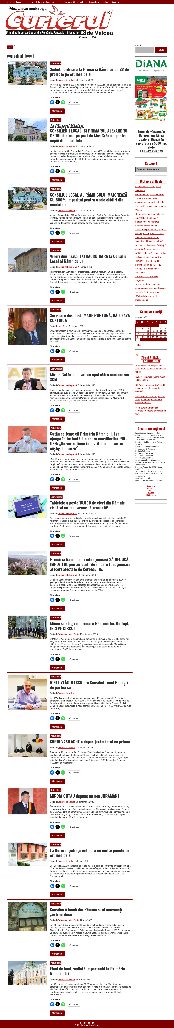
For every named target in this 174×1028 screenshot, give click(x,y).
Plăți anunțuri (151, 495)
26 (148, 337)
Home (10, 47)
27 (153, 337)
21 (157, 334)
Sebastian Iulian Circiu (68, 634)
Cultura (38, 2)
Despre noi (151, 486)
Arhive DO (151, 490)
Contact (105, 2)
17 (138, 334)
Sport (28, 2)
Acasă (9, 2)
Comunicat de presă (67, 267)
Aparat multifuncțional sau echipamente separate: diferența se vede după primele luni (150, 288)
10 (138, 331)
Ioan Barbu (63, 326)
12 (148, 331)
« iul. (137, 345)
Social (18, 2)
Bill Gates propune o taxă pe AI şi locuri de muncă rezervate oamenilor (151, 388)
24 (138, 337)
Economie (50, 2)
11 (143, 331)
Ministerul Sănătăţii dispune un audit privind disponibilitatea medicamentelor (150, 399)
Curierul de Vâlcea (91, 1025)
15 (161, 331)
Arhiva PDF (151, 488)
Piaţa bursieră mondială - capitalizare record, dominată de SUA (150, 410)
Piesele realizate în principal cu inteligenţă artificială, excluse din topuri (151, 368)
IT (59, 2)
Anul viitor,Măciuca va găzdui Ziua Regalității (146, 276)
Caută (138, 45)
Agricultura (94, 2)
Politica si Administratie (74, 2)
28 (157, 337)
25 (143, 337)
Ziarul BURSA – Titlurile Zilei (151, 359)
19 (148, 334)
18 (143, 334)
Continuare (58, 111)
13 (153, 331)
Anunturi (115, 2)
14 (157, 331)
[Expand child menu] (13, 2)
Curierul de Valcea (66, 80)
